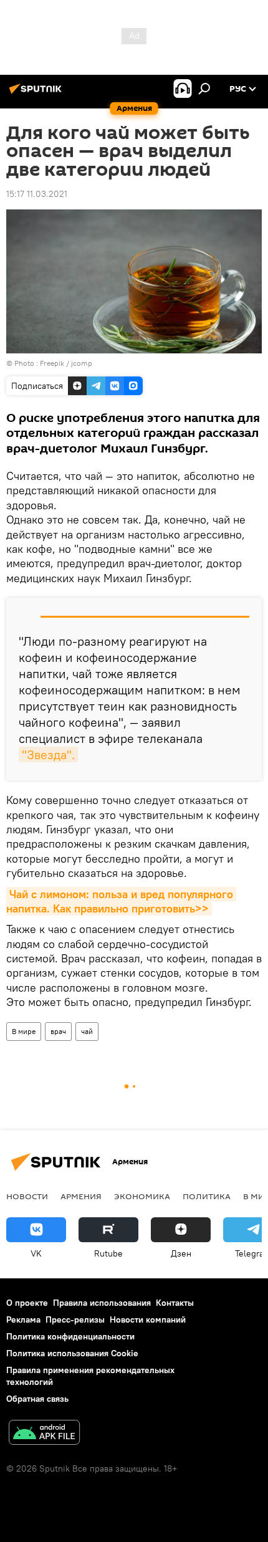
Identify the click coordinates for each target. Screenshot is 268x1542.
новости (27, 1196)
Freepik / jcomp (66, 363)
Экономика (142, 1196)
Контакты (175, 1302)
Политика (207, 1196)
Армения (81, 1196)
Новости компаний (148, 1319)
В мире (24, 1031)
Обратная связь (37, 1398)
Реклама (23, 1319)
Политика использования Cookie (72, 1353)
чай (87, 1031)
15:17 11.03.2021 (36, 193)
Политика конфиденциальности (70, 1336)
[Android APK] (44, 1434)
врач (58, 1031)
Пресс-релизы (75, 1319)
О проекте (27, 1302)
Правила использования (102, 1302)
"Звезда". (48, 754)
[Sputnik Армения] (37, 93)
